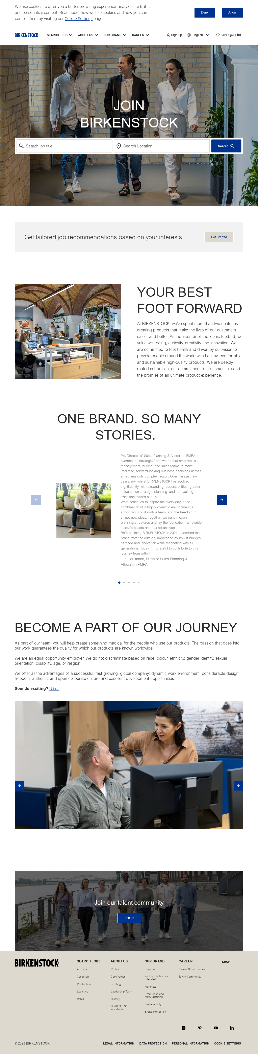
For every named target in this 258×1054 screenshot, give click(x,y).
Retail (80, 999)
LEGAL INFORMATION (118, 1043)
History (115, 999)
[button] (174, 35)
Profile (115, 969)
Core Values (118, 976)
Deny (205, 12)
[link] (129, 918)
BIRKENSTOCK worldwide (120, 1007)
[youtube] (216, 1028)
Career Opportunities (192, 969)
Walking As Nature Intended (156, 978)
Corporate (83, 976)
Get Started (219, 237)
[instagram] (183, 1028)
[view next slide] (222, 500)
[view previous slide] (36, 500)
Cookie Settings (79, 18)
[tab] (119, 582)
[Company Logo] (26, 35)
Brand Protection (155, 1011)
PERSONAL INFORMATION (190, 1043)
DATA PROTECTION (153, 1043)
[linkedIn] (232, 1028)
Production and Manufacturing (154, 995)
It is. (54, 689)
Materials (150, 986)
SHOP (226, 961)
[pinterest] (200, 1028)
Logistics (82, 991)
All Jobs (82, 969)
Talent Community (190, 976)
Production (84, 984)
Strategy (116, 984)
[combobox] (64, 146)
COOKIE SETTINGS (227, 1043)
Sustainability (153, 1004)
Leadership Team (121, 991)
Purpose (150, 969)
